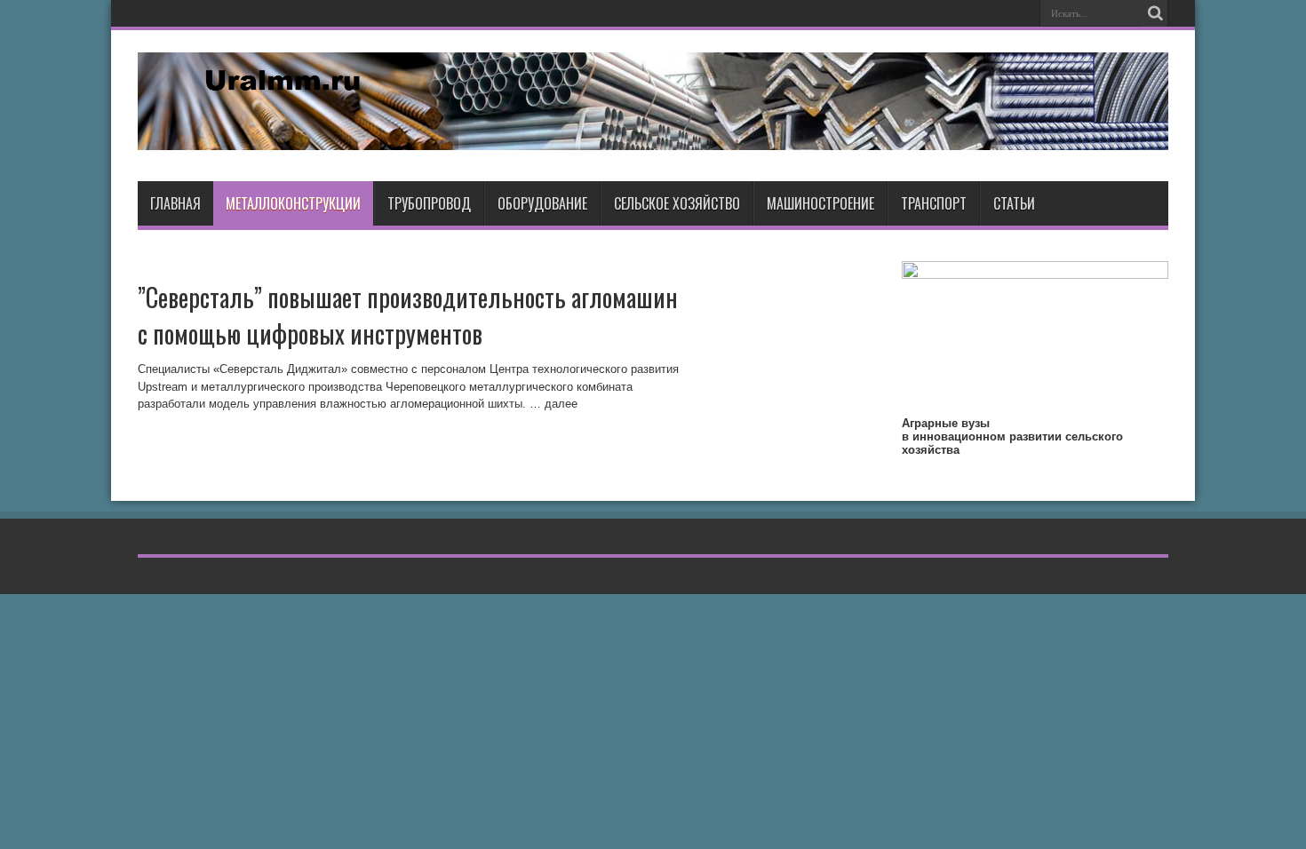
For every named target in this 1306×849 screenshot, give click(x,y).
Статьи (1014, 203)
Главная (175, 203)
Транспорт (934, 203)
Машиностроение (820, 203)
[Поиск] (1155, 13)
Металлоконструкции (293, 203)
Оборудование (542, 203)
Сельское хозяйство (677, 203)
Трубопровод (429, 203)
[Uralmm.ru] (653, 136)
